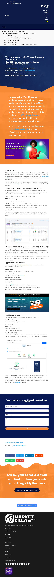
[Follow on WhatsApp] (48, 6)
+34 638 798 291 (11, 1)
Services (46, 12)
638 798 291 (8, 528)
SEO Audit (46, 14)
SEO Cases (46, 16)
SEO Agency (45, 10)
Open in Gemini (22, 505)
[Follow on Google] (15, 564)
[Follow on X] (20, 564)
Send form (27, 429)
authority (16, 183)
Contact (46, 19)
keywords (22, 275)
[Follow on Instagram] (45, 6)
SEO (12, 284)
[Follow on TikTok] (26, 564)
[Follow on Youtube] (17, 564)
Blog (47, 17)
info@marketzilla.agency (14, 3)
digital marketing (30, 70)
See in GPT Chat (32, 505)
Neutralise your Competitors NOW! (27, 490)
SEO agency (17, 382)
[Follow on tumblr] (24, 564)
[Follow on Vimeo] (29, 564)
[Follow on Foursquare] (22, 564)
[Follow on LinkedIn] (13, 564)
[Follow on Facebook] (42, 6)
